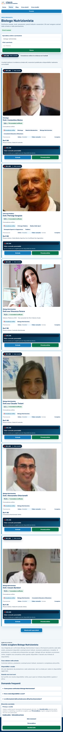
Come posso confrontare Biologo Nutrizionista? (19, 688)
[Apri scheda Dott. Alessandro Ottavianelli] (31, 470)
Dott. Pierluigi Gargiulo (12, 216)
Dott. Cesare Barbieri (12, 588)
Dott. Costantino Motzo (13, 120)
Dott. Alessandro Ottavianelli (15, 496)
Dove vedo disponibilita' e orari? (14, 694)
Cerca (11, 7)
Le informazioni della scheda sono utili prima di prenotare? (23, 699)
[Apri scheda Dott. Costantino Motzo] (31, 94)
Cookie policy (7, 715)
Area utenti (24, 7)
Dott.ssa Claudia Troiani (13, 403)
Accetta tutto (31, 727)
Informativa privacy (18, 715)
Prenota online (45, 157)
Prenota (31, 11)
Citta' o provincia (7, 42)
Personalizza (31, 723)
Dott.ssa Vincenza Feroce (14, 311)
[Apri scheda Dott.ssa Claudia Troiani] (31, 377)
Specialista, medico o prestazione (12, 35)
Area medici (35, 7)
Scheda (17, 157)
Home (4, 7)
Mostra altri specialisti (31, 630)
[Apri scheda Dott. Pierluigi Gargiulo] (31, 190)
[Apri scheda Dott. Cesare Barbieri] (31, 562)
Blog (17, 7)
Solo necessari (31, 719)
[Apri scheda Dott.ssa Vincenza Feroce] (31, 285)
